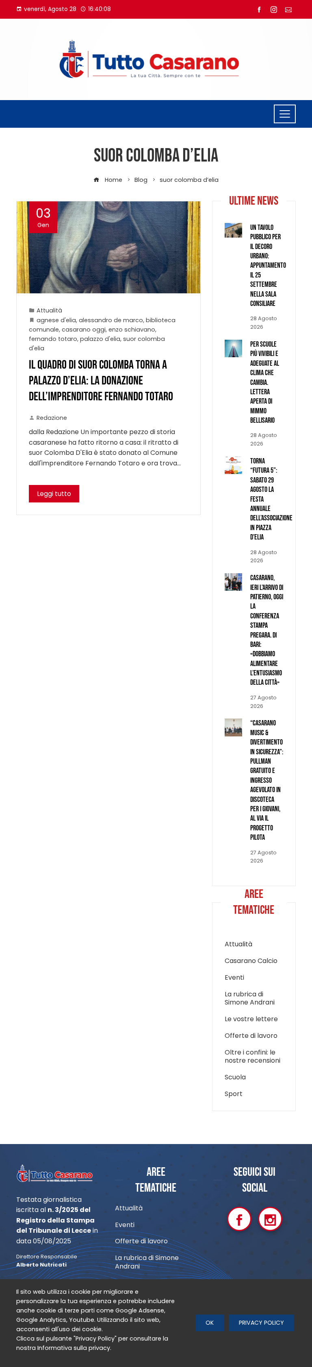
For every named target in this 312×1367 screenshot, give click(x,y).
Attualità (49, 310)
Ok (210, 1323)
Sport (234, 1094)
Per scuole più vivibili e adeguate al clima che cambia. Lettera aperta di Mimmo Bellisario (264, 382)
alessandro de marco (111, 320)
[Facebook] (239, 1219)
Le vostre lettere (251, 1019)
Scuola (235, 1077)
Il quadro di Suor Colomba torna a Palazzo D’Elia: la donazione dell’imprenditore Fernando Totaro (101, 381)
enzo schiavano (131, 329)
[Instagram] (270, 1219)
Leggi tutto (54, 493)
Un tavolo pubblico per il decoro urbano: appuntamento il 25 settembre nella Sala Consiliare (268, 265)
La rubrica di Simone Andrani (250, 998)
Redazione (52, 418)
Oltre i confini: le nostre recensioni (252, 1057)
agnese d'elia (56, 320)
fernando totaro (53, 339)
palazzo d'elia (100, 339)
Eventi (234, 978)
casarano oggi (84, 329)
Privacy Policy (261, 1323)
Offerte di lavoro (251, 1036)
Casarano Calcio (251, 961)
